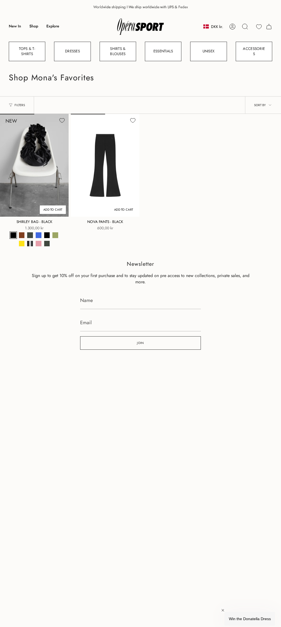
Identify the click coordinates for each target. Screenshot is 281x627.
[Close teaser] (223, 610)
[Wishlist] (259, 27)
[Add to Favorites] (62, 120)
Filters (20, 105)
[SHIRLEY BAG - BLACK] (34, 165)
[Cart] (269, 26)
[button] (33, 26)
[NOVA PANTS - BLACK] (105, 165)
